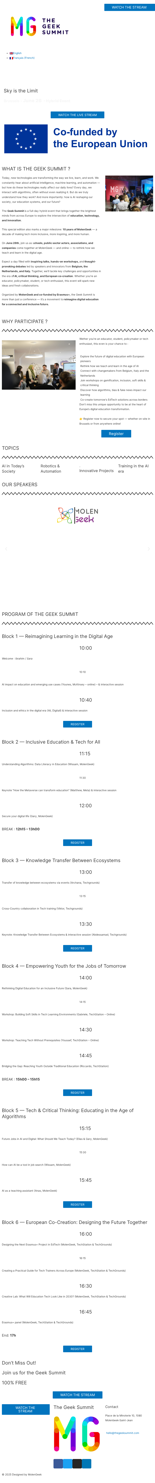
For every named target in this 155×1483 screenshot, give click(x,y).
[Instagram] (77, 1463)
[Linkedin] (86, 1463)
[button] (129, 7)
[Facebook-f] (58, 1463)
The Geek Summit (73, 1407)
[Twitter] (67, 1463)
